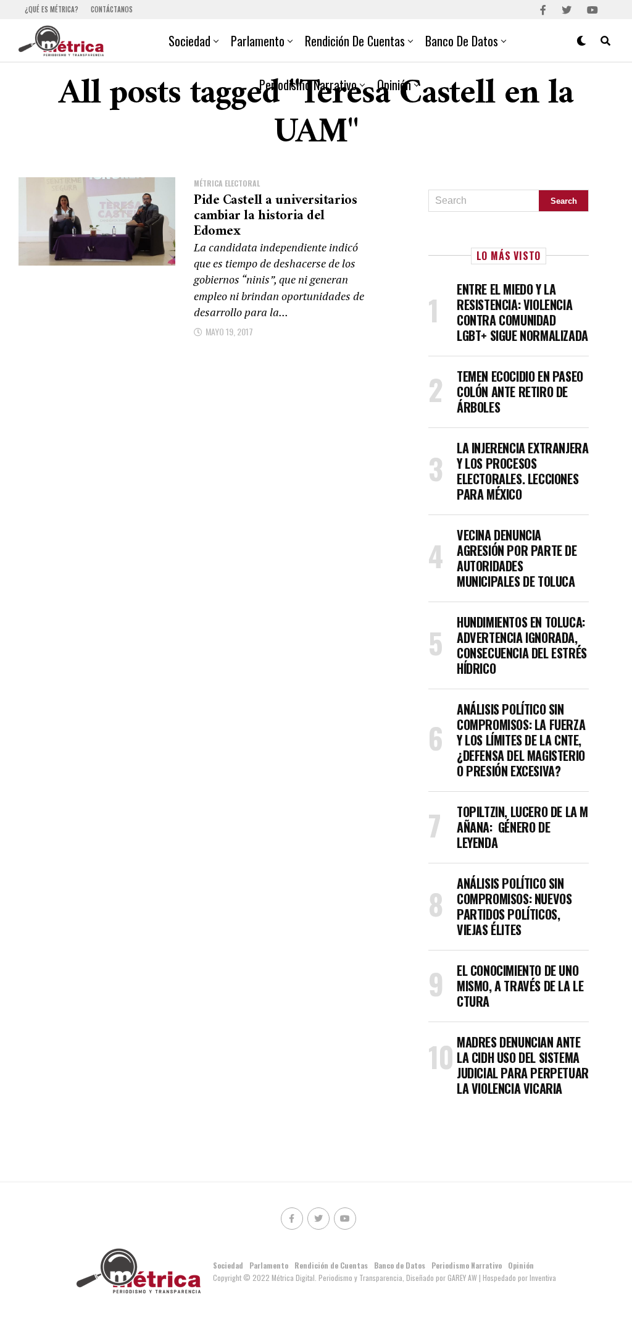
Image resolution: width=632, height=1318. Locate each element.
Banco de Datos (461, 40)
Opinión (394, 84)
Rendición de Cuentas (355, 40)
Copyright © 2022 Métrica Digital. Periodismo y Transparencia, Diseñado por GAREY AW (346, 1277)
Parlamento (258, 40)
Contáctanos (112, 9)
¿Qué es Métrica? (51, 9)
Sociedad (189, 40)
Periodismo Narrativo (308, 84)
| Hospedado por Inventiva (517, 1277)
